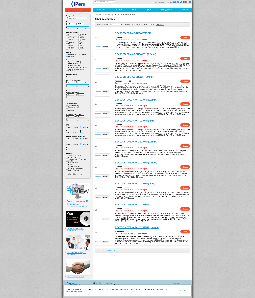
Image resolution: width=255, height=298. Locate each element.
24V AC (79, 155)
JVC (69, 44)
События (118, 10)
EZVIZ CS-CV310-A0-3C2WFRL (132, 204)
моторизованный (73, 109)
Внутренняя (72, 54)
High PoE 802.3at (73, 163)
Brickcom (83, 39)
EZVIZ (118, 15)
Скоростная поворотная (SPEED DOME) (76, 69)
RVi (81, 45)
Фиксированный (73, 105)
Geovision (83, 41)
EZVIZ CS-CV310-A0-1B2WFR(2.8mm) (136, 141)
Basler (82, 37)
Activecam (83, 34)
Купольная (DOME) (74, 62)
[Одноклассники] (187, 2)
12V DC (70, 155)
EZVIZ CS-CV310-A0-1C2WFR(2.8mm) (136, 162)
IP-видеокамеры (108, 15)
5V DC (70, 164)
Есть (67, 76)
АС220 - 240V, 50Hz (74, 166)
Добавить (105, 46)
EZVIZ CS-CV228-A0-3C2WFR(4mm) (135, 120)
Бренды (149, 10)
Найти (69, 174)
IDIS (81, 42)
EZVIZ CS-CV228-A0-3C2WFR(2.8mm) (136, 99)
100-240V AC (72, 159)
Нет (76, 127)
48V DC (83, 159)
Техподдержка (166, 10)
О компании (101, 10)
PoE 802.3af (72, 157)
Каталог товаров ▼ (78, 10)
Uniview (70, 49)
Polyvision (71, 45)
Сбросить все (77, 174)
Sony (81, 47)
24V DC (70, 161)
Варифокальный (73, 107)
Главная (98, 15)
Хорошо (183, 290)
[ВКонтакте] (184, 2)
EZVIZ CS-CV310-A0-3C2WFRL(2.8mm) (137, 227)
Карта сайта (176, 283)
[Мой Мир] (190, 2)
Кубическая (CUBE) (74, 65)
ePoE (77, 170)
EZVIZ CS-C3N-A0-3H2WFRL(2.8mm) (135, 54)
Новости (134, 10)
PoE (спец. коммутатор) (76, 168)
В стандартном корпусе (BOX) (78, 67)
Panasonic (83, 44)
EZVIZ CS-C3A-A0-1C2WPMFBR (133, 33)
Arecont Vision (72, 36)
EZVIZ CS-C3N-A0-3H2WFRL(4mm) (134, 77)
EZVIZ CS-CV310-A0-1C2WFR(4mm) (135, 183)
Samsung (71, 47)
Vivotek (82, 49)
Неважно (71, 56)
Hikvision (71, 42)
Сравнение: (98, 46)
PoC (69, 170)
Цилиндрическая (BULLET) (77, 63)
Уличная (83, 54)
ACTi (69, 34)
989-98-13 (177, 2)
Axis (81, 36)
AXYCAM (71, 37)
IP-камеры (108, 283)
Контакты (184, 10)
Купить (185, 37)
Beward (70, 39)
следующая (109, 250)
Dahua (70, 41)
